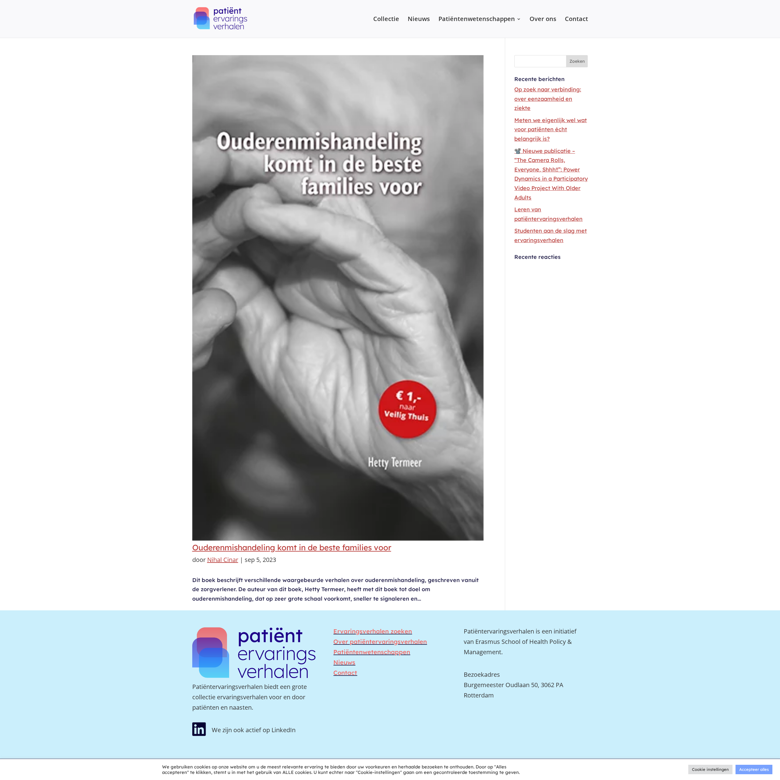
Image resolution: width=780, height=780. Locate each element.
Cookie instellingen (710, 769)
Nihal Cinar (222, 560)
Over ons (543, 20)
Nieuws (419, 20)
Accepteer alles (754, 769)
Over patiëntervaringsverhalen (380, 641)
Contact (576, 20)
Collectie (386, 20)
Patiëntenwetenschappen (476, 20)
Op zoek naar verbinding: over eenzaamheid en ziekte (547, 98)
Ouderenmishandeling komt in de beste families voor (291, 547)
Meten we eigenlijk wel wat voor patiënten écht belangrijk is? (550, 129)
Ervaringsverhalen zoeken (372, 631)
